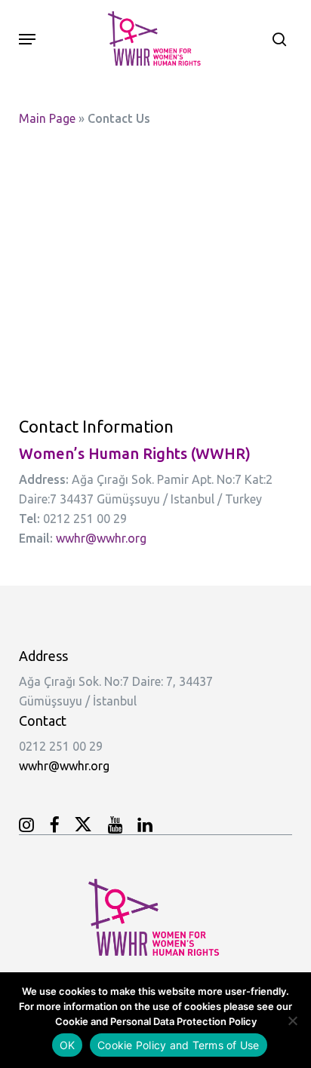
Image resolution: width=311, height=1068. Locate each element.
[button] (27, 39)
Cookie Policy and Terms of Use (178, 1045)
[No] (292, 1020)
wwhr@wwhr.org (101, 538)
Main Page (47, 118)
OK (67, 1045)
